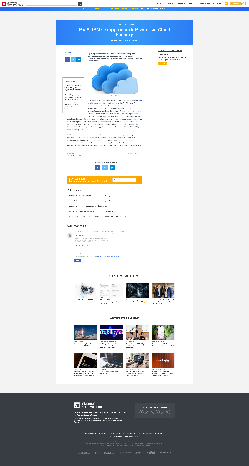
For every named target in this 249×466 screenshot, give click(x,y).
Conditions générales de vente (153, 433)
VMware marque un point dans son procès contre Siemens (91, 211)
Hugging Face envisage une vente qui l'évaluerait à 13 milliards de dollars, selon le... (84, 373)
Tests (143, 9)
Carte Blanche (107, 9)
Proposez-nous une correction (134, 155)
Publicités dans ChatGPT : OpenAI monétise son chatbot (163, 345)
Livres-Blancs (204, 3)
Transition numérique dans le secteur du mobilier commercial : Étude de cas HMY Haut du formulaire (73, 88)
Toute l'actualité (121, 24)
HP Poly (97, 9)
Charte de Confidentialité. (87, 241)
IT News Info (107, 418)
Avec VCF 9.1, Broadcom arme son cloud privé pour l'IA (89, 201)
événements (180, 3)
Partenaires (217, 3)
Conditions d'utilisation (115, 256)
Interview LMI (152, 9)
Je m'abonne (162, 64)
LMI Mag (162, 9)
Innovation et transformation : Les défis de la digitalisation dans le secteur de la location (72, 96)
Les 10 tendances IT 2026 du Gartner (84, 301)
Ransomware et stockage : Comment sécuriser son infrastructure (71, 105)
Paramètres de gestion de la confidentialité (124, 436)
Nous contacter (90, 433)
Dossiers (169, 3)
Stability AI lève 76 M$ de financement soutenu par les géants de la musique (110, 346)
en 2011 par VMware (128, 122)
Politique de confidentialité (103, 256)
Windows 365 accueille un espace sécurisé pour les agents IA (109, 302)
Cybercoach (134, 9)
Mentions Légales (115, 433)
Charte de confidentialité (132, 433)
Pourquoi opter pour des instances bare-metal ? (135, 301)
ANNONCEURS (102, 433)
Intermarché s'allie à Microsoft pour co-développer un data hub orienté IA (163, 302)
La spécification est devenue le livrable (110, 373)
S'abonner (235, 4)
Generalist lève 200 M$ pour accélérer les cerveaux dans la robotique (137, 346)
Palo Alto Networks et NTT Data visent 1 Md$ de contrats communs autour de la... (163, 373)
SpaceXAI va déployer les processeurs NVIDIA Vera (83, 345)
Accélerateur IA (121, 9)
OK (138, 180)
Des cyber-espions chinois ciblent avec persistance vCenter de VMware (96, 217)
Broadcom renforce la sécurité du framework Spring (88, 196)
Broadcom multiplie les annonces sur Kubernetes (87, 206)
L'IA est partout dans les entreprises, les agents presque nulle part (135, 373)
